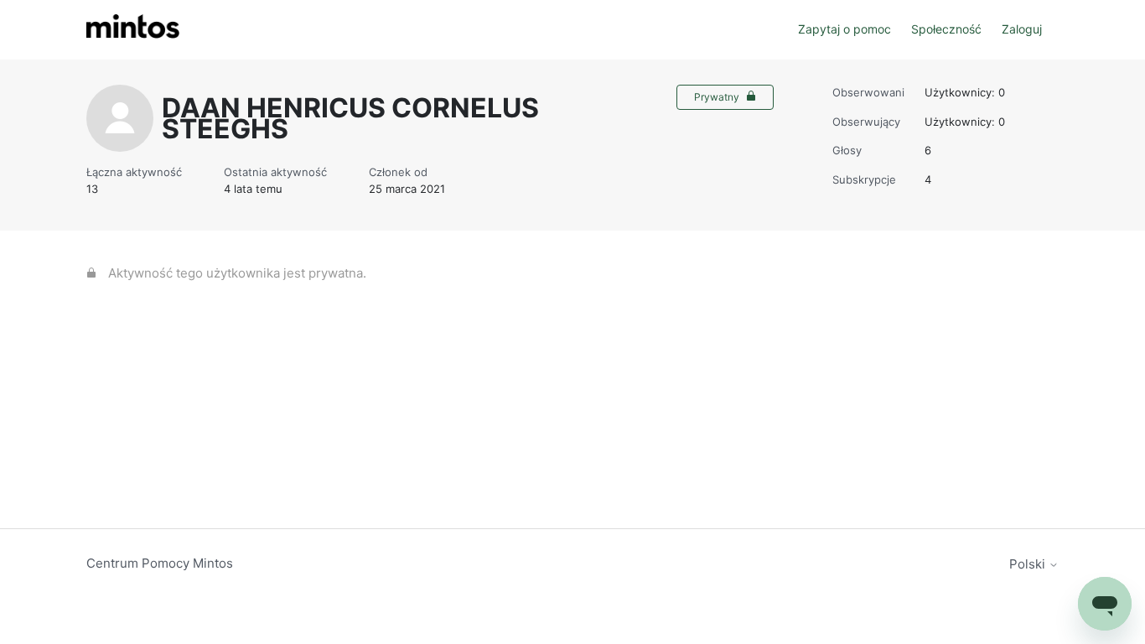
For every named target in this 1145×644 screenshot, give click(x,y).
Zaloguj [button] (1022, 29)
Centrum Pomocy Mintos (159, 563)
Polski (1029, 564)
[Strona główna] (132, 29)
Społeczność (946, 29)
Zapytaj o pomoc (844, 29)
